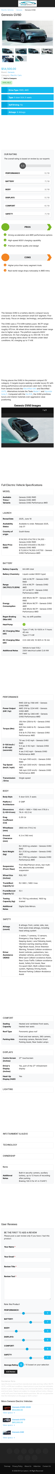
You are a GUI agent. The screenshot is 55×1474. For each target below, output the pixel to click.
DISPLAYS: (9, 1337)
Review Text (10, 1276)
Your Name (9, 1247)
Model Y (36, 391)
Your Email (9, 1257)
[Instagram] (24, 1451)
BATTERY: (8, 1319)
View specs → (9, 1412)
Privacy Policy (17, 1466)
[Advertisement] (27, 132)
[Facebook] (9, 1451)
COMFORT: (9, 1346)
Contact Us (47, 1466)
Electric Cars (16, 75)
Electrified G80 (29, 388)
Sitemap (7, 1466)
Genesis (11, 1401)
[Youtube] (27, 1457)
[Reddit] (38, 1451)
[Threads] (34, 1457)
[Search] (51, 3)
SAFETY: (8, 1355)
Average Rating (11, 1365)
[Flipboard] (16, 1451)
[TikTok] (45, 1451)
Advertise (37, 1466)
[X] (20, 1457)
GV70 (3, 391)
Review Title (10, 1266)
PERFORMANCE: (11, 1310)
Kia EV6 (29, 394)
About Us (28, 1466)
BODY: (7, 1328)
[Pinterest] (31, 1451)
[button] (4, 3)
